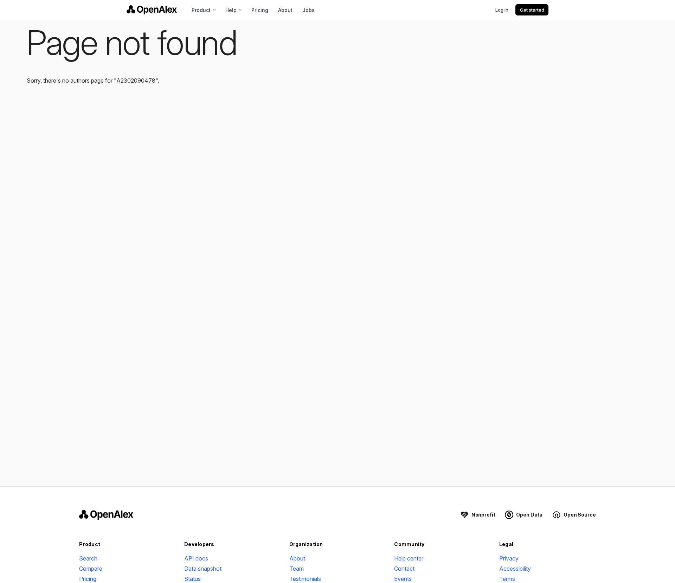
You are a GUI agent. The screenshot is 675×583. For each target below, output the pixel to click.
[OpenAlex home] (152, 9)
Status (192, 578)
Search (88, 558)
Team (296, 568)
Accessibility (515, 568)
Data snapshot (202, 568)
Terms (507, 578)
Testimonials (305, 578)
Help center (408, 558)
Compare (90, 568)
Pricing (259, 10)
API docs (196, 558)
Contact (404, 568)
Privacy (509, 558)
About (285, 10)
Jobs (308, 10)
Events (403, 578)
